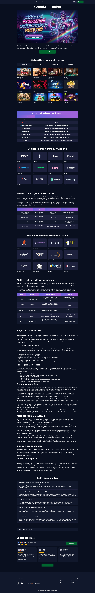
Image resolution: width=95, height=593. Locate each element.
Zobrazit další (47, 565)
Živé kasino (39, 64)
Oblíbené (23, 64)
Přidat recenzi (71, 543)
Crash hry (54, 64)
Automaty (70, 64)
